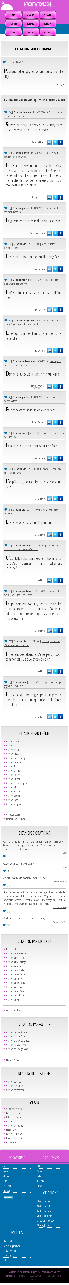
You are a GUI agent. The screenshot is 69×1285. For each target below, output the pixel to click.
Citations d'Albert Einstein (17, 1036)
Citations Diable (12, 754)
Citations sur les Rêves (15, 991)
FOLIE (30, 32)
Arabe (5, 1171)
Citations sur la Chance (15, 957)
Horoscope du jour (14, 1138)
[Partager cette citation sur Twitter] (55, 142)
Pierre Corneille (38, 269)
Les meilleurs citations (15, 819)
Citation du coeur (44, 1201)
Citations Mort (12, 787)
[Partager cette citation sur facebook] (60, 142)
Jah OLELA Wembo (59, 907)
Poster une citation (14, 1113)
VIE (13, 15)
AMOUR (30, 15)
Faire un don (8, 1260)
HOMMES (30, 23)
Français (6, 1190)
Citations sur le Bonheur (16, 953)
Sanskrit (40, 1171)
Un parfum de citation (46, 1220)
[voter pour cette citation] (4, 62)
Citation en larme (44, 1211)
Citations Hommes (14, 775)
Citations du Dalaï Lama (16, 1045)
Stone (64, 852)
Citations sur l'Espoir (14, 978)
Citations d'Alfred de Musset (18, 1040)
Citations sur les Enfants (16, 974)
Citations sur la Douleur (16, 970)
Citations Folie (12, 766)
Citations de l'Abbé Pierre (16, 1032)
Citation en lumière (45, 1216)
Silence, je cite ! (43, 1225)
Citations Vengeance (14, 804)
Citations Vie (11, 745)
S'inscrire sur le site (14, 1109)
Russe (39, 1185)
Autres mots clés (13, 1010)
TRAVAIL (48, 15)
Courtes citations (13, 814)
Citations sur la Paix (14, 987)
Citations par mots (13, 1081)
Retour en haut (9, 1255)
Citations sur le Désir (14, 966)
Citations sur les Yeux (14, 999)
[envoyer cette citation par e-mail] (49, 142)
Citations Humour (13, 779)
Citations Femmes (13, 762)
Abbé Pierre (40, 499)
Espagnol (7, 1185)
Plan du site (11, 1129)
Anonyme (61, 84)
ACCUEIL (48, 32)
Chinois (40, 1166)
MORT (13, 32)
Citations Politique (14, 791)
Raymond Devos (38, 142)
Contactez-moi (12, 1142)
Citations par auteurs (14, 1086)
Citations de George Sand (17, 1049)
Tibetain (40, 1181)
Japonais (6, 1166)
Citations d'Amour (13, 741)
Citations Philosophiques (16, 783)
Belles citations (12, 949)
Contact (9, 1121)
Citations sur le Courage (16, 962)
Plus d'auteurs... (12, 1059)
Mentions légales (15, 1271)
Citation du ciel (43, 1206)
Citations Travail (12, 800)
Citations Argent (12, 749)
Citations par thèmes (15, 1090)
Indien (40, 1176)
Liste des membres (14, 1117)
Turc (5, 1181)
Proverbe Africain (60, 881)
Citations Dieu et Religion (17, 758)
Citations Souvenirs (14, 795)
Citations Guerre (13, 770)
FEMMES (13, 23)
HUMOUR (48, 23)
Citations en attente (14, 1125)
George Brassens (38, 197)
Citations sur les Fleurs (15, 983)
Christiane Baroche (37, 233)
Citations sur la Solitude (16, 995)
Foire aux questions (14, 1134)
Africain (6, 1176)
